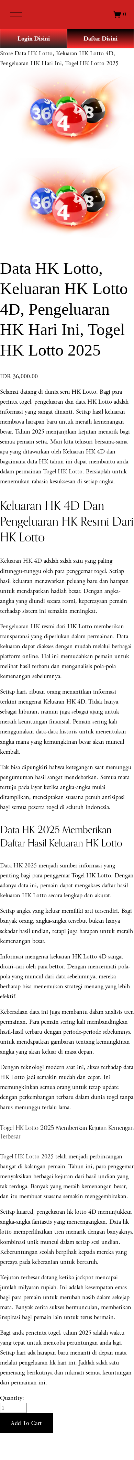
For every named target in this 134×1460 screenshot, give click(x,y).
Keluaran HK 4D (21, 561)
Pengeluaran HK (20, 626)
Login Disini (34, 38)
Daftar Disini (100, 38)
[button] (26, 1423)
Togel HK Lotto (62, 471)
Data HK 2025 (18, 865)
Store (6, 53)
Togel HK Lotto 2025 (27, 1156)
